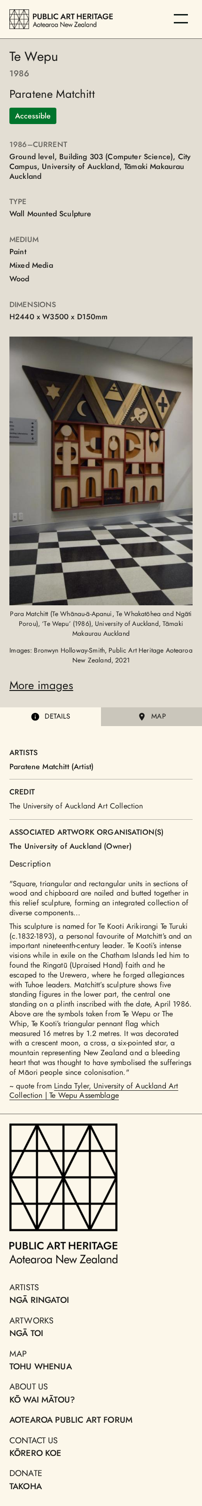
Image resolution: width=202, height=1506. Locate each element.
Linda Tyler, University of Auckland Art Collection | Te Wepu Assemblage (93, 1090)
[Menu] (181, 18)
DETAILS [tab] (57, 716)
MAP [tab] (158, 716)
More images (41, 685)
